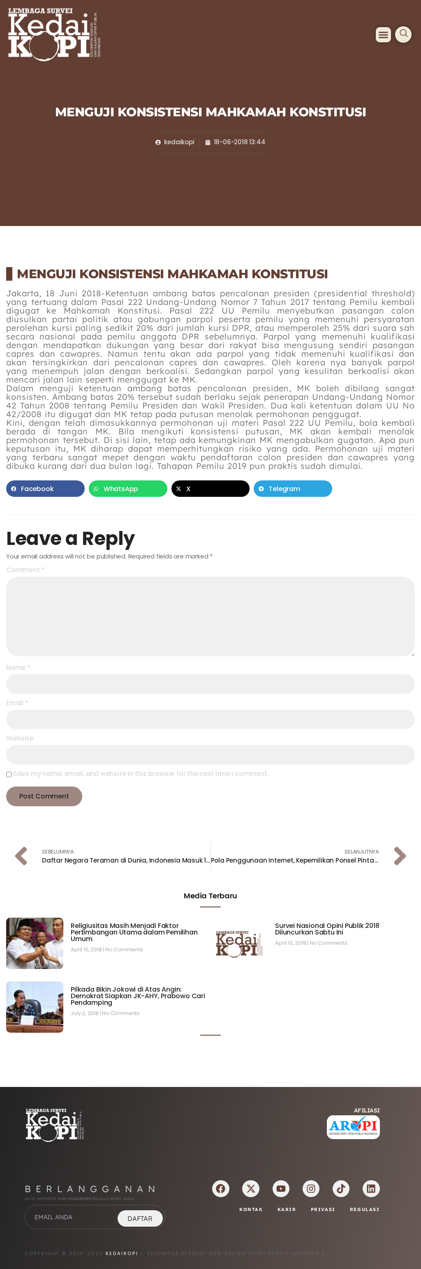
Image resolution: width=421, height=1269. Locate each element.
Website (19, 738)
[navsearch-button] (403, 34)
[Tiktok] (341, 1188)
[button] (383, 35)
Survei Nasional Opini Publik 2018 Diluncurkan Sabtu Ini (327, 929)
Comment (25, 570)
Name (18, 667)
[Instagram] (311, 1188)
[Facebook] (220, 1188)
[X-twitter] (250, 1188)
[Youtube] (281, 1188)
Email (17, 703)
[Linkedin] (371, 1188)
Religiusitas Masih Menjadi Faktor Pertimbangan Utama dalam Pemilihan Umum (134, 932)
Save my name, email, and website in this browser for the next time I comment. (141, 774)
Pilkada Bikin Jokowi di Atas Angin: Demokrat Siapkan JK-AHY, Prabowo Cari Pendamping (138, 996)
